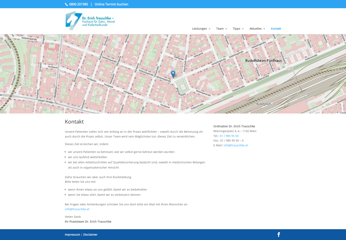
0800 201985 (78, 4)
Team (220, 28)
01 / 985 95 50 (229, 136)
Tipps (236, 28)
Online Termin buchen (111, 4)
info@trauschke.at (77, 209)
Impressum (72, 234)
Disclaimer (90, 234)
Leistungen (199, 28)
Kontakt (276, 28)
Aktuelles (255, 28)
